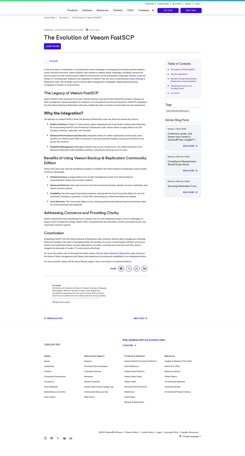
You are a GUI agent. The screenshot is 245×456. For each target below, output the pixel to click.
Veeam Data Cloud (133, 376)
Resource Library (172, 371)
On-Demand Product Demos (178, 392)
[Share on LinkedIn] (144, 269)
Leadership (49, 366)
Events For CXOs (172, 366)
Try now (168, 10)
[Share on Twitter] (129, 269)
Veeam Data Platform (134, 371)
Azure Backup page (84, 261)
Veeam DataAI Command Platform (140, 361)
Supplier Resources (189, 432)
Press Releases (51, 386)
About (47, 361)
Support (88, 361)
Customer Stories (172, 386)
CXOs (130, 10)
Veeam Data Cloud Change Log (98, 386)
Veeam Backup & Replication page (119, 253)
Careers (47, 371)
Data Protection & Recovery (178, 111)
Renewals (88, 376)
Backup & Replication (134, 402)
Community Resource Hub (96, 392)
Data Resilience (131, 366)
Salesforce (129, 392)
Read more (188, 146)
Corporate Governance (55, 376)
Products (73, 10)
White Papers (171, 376)
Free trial (191, 10)
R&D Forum (89, 397)
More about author (62, 302)
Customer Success (92, 371)
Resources (103, 10)
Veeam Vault (130, 381)
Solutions (87, 10)
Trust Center (50, 397)
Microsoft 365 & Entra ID (135, 386)
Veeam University (92, 381)
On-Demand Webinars (175, 381)
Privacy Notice (131, 432)
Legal (158, 432)
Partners (118, 10)
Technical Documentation (96, 366)
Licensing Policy (171, 432)
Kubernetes (129, 397)
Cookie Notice (147, 432)
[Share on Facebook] (121, 269)
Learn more (52, 46)
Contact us (49, 381)
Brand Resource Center (55, 392)
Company (143, 10)
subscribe (128, 345)
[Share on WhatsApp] (137, 269)
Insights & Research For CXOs (178, 361)
